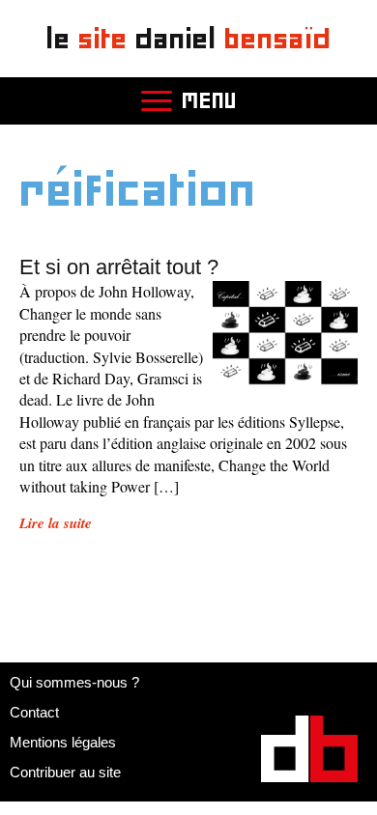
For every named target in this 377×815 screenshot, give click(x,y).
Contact (34, 712)
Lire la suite (55, 523)
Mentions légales (63, 742)
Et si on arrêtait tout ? (118, 267)
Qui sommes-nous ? (74, 682)
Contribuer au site (65, 772)
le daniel (189, 38)
